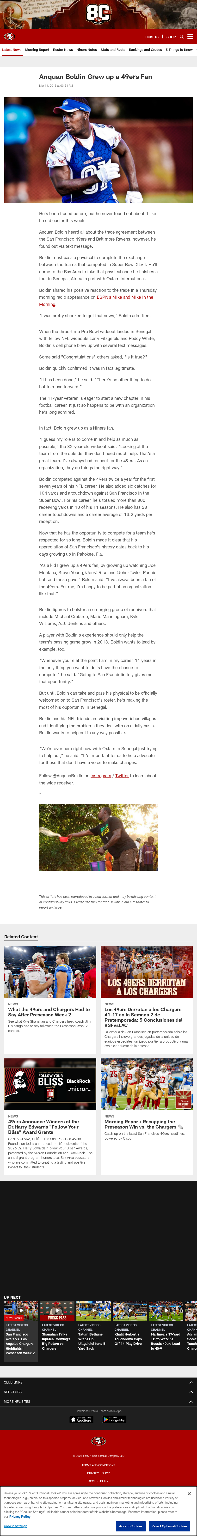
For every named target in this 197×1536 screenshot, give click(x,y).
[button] (21, 1331)
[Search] (182, 36)
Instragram (101, 775)
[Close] (189, 1493)
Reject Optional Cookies (169, 1526)
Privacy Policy (98, 1473)
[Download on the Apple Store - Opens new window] (81, 1420)
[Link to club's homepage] (9, 34)
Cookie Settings (15, 1526)
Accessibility (98, 1481)
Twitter (122, 775)
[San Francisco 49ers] (98, 1441)
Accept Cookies (130, 1526)
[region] (98, 1511)
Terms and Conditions (98, 1465)
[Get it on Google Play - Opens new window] (114, 1422)
